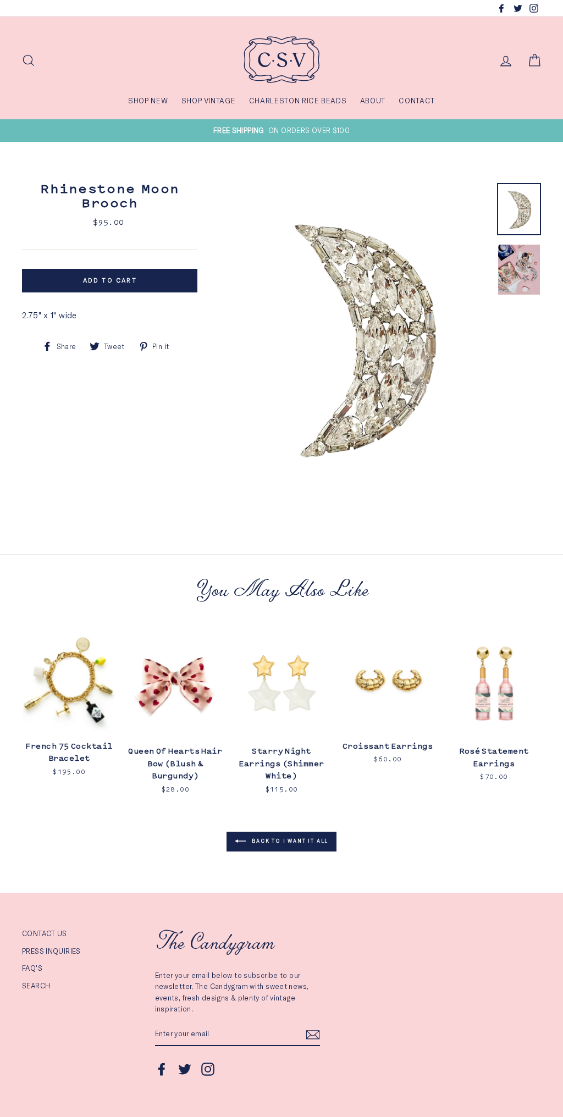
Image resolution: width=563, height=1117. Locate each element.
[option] (281, 130)
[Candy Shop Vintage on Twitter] (184, 1069)
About (372, 100)
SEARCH (36, 985)
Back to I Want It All (289, 841)
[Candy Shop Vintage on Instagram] (207, 1069)
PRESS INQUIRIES (51, 951)
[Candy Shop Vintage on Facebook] (161, 1069)
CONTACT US (44, 933)
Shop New (148, 100)
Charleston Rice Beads (298, 100)
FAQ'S (32, 968)
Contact (417, 100)
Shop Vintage (208, 100)
